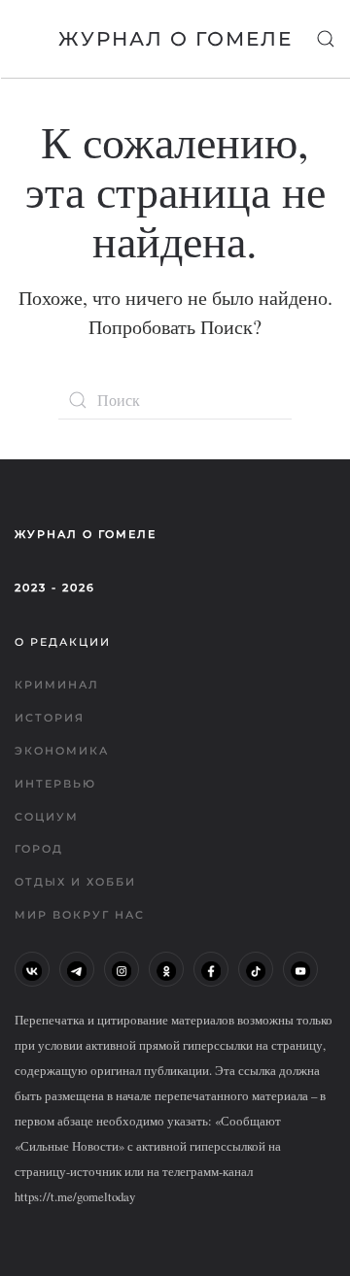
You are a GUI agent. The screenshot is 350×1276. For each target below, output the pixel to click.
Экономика (62, 750)
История (50, 717)
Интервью (55, 783)
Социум (47, 816)
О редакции (63, 642)
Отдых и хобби (75, 882)
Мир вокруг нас (80, 915)
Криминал (57, 684)
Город (39, 849)
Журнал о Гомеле (175, 38)
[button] (325, 39)
